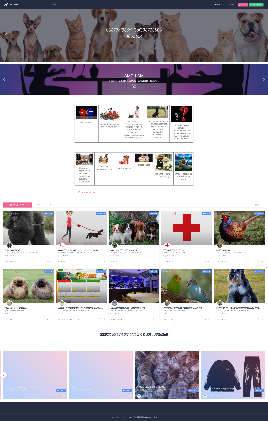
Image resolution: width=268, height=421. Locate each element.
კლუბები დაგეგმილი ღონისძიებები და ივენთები (183, 176)
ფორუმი (217, 4)
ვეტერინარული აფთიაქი (174, 250)
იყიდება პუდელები (79, 389)
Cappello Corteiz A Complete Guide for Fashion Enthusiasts (156, 389)
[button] (264, 375)
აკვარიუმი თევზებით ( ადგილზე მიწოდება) (129, 308)
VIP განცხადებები (88, 192)
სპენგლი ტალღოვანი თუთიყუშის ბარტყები (182, 308)
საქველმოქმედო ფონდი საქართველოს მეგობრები (81, 308)
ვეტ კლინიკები (134, 122)
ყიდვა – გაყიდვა (86, 122)
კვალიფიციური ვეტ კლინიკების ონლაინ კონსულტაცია (134, 127)
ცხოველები (229, 4)
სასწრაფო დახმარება (134, 138)
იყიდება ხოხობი (223, 250)
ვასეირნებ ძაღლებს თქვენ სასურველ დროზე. (78, 250)
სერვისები (158, 138)
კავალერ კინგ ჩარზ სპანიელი (123, 250)
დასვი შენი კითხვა (181, 139)
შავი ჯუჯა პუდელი (13, 250)
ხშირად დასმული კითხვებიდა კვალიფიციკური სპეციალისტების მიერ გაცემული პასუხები (182, 131)
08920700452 (11, 393)
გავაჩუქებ (128, 168)
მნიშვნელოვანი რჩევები (134, 135)
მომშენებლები (144, 165)
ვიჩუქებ (119, 168)
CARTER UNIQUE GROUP (211, 389)
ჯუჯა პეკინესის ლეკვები (16, 308)
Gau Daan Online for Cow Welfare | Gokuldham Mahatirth (23, 387)
